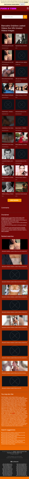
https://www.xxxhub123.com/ (7, 472)
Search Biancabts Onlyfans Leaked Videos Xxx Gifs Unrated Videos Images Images (13, 443)
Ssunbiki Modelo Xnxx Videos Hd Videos (14, 425)
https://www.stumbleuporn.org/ (21, 475)
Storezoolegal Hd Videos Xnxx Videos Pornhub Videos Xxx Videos (14, 399)
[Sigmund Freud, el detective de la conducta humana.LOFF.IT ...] (21, 43)
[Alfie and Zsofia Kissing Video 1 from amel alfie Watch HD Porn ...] (21, 76)
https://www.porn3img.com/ (21, 473)
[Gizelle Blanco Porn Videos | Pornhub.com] (8, 125)
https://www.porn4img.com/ (21, 474)
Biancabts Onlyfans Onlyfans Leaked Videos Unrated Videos (15, 342)
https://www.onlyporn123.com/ (21, 470)
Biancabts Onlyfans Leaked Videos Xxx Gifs (11, 388)
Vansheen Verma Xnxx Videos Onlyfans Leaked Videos (13, 404)
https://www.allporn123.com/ (22, 469)
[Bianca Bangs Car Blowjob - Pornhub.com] (8, 93)
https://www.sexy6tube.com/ (22, 464)
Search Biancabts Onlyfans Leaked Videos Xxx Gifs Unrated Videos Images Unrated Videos (13, 433)
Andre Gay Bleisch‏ (9, 412)
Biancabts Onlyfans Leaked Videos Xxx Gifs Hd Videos (14, 373)
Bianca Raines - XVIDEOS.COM (22, 128)
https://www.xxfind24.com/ (7, 474)
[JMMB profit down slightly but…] (21, 60)
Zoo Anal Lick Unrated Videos (11, 424)
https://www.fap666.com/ (7, 467)
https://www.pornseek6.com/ (22, 467)
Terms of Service (20, 451)
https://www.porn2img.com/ (21, 472)
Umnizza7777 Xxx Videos (10, 423)
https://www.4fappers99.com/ (7, 464)
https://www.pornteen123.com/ (21, 468)
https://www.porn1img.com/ (21, 471)
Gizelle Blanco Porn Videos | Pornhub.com (11, 128)
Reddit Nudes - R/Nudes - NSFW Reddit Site (11, 111)
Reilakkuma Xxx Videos (15, 418)
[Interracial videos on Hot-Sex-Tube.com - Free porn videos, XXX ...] (21, 109)
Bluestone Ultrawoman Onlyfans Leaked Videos (13, 405)
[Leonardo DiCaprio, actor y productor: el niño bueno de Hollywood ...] (8, 158)
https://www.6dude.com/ (7, 466)
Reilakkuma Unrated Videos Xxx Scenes (16, 414)
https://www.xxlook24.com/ (7, 475)
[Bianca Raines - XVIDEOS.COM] (21, 125)
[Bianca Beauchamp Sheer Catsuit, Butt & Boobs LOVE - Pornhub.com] (8, 76)
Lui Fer (18, 403)
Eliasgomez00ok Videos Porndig (14, 402)
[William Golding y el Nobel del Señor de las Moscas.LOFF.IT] (8, 191)
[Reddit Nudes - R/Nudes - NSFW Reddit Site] (8, 109)
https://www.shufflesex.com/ (7, 469)
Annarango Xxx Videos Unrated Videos (9, 415)
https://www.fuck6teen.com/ (21, 465)
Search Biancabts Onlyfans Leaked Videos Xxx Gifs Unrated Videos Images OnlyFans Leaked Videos (13, 441)
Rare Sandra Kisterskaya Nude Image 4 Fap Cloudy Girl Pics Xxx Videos (14, 411)
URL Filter (14, 452)
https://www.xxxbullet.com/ (7, 471)
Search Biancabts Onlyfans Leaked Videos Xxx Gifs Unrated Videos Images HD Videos (13, 438)
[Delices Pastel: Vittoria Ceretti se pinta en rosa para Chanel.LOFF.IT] (21, 175)
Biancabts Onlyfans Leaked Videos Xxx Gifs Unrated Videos (15, 357)
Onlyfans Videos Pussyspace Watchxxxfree (13, 402)
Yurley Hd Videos (22, 405)
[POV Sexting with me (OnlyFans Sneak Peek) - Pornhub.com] (8, 43)
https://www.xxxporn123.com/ (7, 473)
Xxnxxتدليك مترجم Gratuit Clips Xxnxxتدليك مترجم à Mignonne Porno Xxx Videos (13, 409)
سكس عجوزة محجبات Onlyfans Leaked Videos (12, 397)
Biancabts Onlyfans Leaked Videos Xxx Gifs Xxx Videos (14, 281)
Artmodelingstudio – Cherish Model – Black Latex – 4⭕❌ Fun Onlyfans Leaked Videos (14, 412)
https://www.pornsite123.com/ (7, 468)
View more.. (14, 200)
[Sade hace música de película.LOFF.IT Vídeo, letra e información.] (21, 191)
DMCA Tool (19, 452)
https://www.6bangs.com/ (7, 465)
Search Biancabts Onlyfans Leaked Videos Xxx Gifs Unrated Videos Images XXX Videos (13, 436)
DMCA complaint (5, 231)
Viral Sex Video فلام (15, 400)
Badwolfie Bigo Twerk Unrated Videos (9, 397)
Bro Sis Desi (4, 414)
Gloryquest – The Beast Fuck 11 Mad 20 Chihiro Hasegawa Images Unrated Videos (14, 419)
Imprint (14, 451)
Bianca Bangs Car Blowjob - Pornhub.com (11, 95)
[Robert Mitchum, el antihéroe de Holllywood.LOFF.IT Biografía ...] (8, 175)
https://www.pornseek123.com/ (21, 466)
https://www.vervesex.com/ (7, 470)
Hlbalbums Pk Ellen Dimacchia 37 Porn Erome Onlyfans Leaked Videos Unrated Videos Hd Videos (14, 417)
